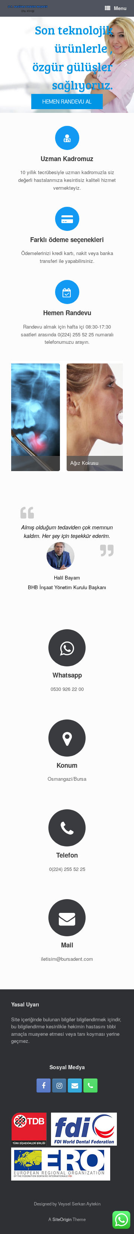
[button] (9, 65)
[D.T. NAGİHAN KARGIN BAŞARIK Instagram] (59, 1085)
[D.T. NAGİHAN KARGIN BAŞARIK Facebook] (43, 1085)
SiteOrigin (61, 1219)
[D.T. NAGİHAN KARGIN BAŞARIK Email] (75, 1085)
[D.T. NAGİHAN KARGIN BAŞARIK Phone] (90, 1085)
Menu (120, 8)
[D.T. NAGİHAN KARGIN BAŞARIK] (27, 8)
